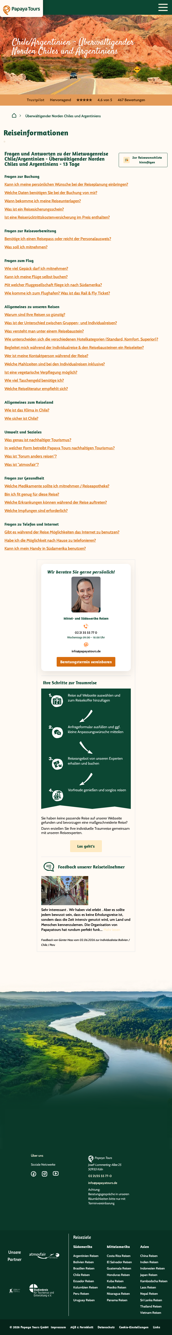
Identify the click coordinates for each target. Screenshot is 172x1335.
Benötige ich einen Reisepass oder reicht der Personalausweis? (57, 238)
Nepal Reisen (149, 1294)
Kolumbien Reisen (85, 1287)
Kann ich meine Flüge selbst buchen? (36, 276)
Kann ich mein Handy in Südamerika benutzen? (45, 548)
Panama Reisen (117, 1300)
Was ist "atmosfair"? (21, 464)
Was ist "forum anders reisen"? (30, 456)
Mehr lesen (111, 930)
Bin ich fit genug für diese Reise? (31, 494)
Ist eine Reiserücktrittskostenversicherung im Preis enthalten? (57, 217)
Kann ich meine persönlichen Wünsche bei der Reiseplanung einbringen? (66, 184)
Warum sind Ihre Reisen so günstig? (34, 314)
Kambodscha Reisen (154, 1281)
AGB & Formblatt (81, 1327)
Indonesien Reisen (152, 1268)
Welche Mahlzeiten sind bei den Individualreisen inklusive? (54, 364)
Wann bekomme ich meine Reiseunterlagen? (42, 200)
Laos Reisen (148, 1287)
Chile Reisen (81, 1275)
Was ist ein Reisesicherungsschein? (34, 209)
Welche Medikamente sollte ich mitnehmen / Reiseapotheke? (56, 486)
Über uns (37, 1156)
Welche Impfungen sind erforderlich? (36, 510)
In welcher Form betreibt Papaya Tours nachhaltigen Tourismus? (59, 448)
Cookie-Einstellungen (133, 1327)
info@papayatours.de (86, 651)
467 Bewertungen (131, 100)
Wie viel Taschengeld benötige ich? (34, 380)
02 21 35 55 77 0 (86, 633)
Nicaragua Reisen (118, 1294)
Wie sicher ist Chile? (21, 418)
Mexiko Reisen (116, 1287)
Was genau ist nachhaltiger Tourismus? (37, 439)
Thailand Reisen (151, 1306)
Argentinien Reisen (86, 1256)
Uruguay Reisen (84, 1300)
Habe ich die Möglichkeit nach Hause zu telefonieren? (50, 540)
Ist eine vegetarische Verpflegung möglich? (40, 372)
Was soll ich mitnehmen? (25, 247)
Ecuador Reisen (83, 1281)
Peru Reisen (81, 1294)
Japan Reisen (148, 1275)
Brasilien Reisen (84, 1268)
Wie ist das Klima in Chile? (26, 410)
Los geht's (86, 846)
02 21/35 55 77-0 (100, 1176)
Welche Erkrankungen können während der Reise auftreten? (55, 502)
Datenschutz (106, 1327)
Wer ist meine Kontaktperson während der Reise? (46, 355)
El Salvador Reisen (119, 1262)
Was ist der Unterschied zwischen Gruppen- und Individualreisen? (60, 322)
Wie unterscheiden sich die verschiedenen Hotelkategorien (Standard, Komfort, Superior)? (81, 339)
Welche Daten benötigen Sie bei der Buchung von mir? (50, 192)
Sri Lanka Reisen (151, 1300)
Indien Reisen (149, 1262)
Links (156, 1327)
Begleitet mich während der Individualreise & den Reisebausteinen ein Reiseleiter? (74, 347)
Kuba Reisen (115, 1281)
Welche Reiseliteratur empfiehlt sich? (36, 388)
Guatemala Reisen (119, 1268)
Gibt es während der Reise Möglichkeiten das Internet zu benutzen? (61, 532)
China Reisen (149, 1256)
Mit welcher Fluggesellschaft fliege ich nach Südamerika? (53, 284)
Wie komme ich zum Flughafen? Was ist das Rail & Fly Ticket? (57, 293)
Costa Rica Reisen (119, 1256)
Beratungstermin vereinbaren (86, 661)
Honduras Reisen (118, 1275)
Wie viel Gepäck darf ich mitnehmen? (36, 268)
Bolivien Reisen (83, 1262)
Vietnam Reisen (150, 1313)
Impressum (58, 1327)
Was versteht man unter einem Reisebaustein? (44, 331)
